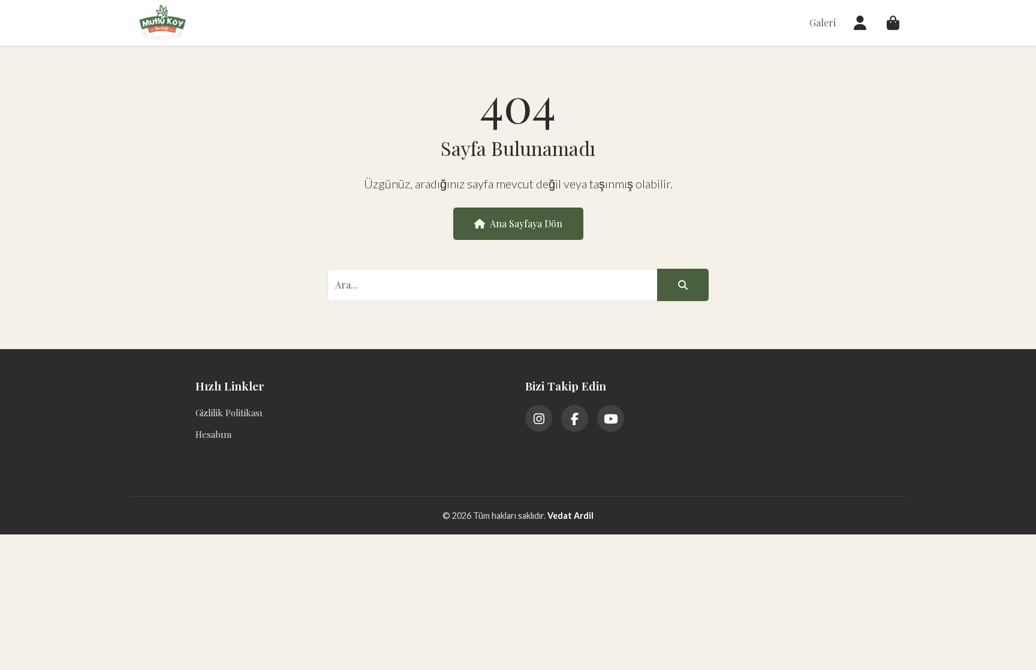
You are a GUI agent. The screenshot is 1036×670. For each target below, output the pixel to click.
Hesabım (213, 434)
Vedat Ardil (570, 515)
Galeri (822, 22)
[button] (860, 23)
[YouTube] (610, 418)
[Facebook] (574, 418)
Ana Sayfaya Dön (526, 223)
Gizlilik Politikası (229, 413)
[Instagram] (538, 418)
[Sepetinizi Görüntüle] (893, 23)
